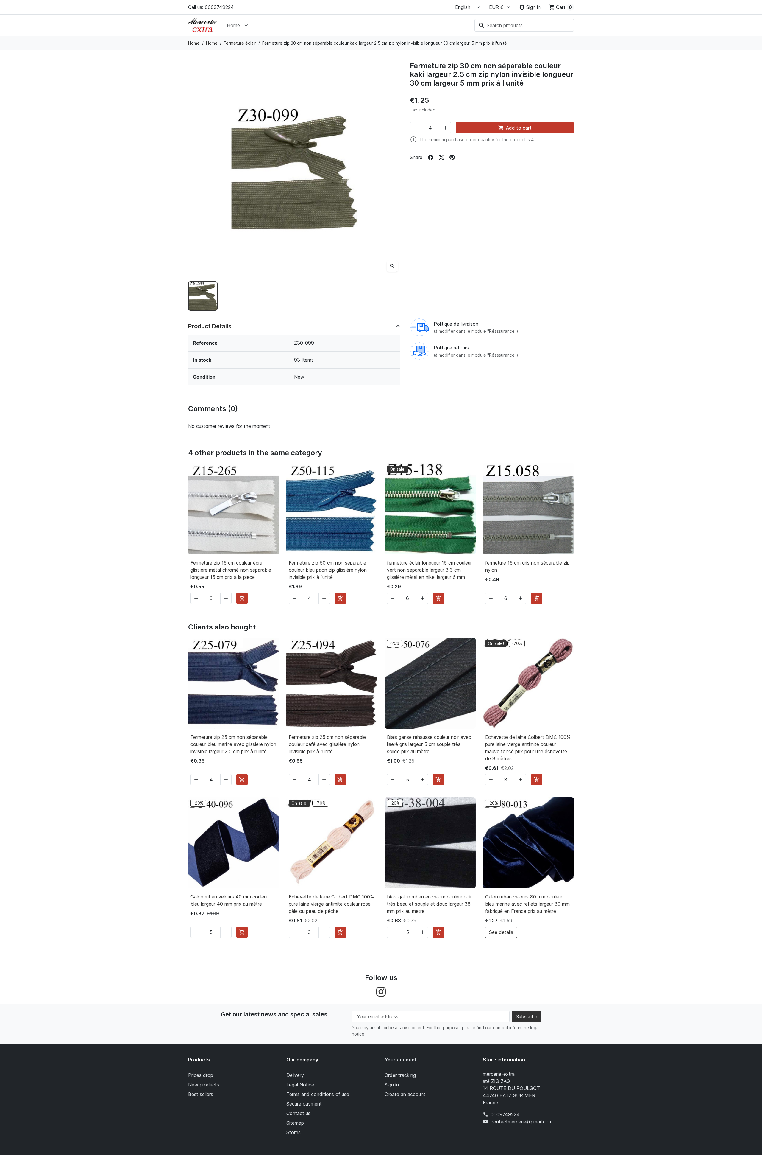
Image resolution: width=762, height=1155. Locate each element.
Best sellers (200, 1094)
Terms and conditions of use (317, 1094)
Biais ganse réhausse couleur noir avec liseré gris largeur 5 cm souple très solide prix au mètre (429, 744)
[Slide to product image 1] (203, 296)
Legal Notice (300, 1085)
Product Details (210, 326)
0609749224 (505, 1114)
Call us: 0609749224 (211, 7)
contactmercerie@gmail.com (521, 1122)
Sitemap (295, 1123)
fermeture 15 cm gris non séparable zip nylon (527, 566)
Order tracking (400, 1075)
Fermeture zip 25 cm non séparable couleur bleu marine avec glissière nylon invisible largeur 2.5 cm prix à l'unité (233, 744)
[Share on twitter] (441, 157)
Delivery (295, 1075)
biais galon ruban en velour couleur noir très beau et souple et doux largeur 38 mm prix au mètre (429, 904)
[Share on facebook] (430, 157)
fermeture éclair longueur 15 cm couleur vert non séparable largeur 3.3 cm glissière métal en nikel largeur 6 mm (429, 570)
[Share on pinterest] (452, 157)
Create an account (405, 1094)
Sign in (392, 1085)
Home (233, 25)
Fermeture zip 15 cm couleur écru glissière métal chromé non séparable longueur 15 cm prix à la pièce (230, 570)
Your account (401, 1060)
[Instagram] (381, 991)
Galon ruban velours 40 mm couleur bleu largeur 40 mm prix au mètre (229, 900)
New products (203, 1085)
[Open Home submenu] (246, 25)
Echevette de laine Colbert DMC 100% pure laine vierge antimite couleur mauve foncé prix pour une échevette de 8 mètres (527, 747)
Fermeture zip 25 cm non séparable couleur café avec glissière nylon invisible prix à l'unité (327, 744)
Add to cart (515, 128)
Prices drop (200, 1075)
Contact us (298, 1113)
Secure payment (304, 1104)
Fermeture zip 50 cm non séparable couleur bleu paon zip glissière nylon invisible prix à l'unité (328, 570)
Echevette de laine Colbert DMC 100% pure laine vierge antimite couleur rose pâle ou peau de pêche (331, 904)
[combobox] (524, 25)
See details (501, 932)
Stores (293, 1132)
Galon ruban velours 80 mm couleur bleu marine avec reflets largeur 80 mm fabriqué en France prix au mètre (527, 904)
